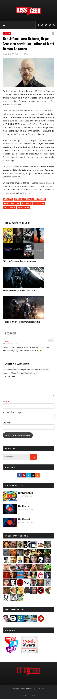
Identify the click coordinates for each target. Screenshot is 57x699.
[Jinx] (40, 562)
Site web (6, 422)
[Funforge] (20, 562)
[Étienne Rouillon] (40, 554)
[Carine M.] (47, 547)
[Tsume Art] (6, 600)
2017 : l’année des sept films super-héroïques (19, 261)
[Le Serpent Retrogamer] (27, 621)
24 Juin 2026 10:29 (25, 509)
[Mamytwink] (13, 577)
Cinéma (7, 33)
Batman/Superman (23, 199)
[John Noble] (47, 562)
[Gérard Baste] (27, 562)
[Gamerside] (13, 621)
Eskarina (6, 340)
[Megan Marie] (33, 577)
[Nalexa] (6, 585)
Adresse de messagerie (14, 412)
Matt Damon (9, 208)
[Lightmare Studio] (47, 570)
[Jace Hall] (33, 562)
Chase (26, 54)
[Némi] (13, 585)
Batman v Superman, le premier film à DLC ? (19, 290)
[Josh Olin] (6, 570)
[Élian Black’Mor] (33, 554)
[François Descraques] (6, 562)
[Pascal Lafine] (33, 585)
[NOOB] (27, 585)
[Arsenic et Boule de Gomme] (20, 547)
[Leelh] (40, 570)
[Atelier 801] (27, 547)
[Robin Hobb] (6, 592)
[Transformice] (47, 592)
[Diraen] (27, 554)
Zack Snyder (23, 208)
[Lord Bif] (6, 577)
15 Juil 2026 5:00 (25, 496)
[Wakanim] (13, 600)
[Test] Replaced (24, 519)
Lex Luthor (38, 203)
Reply (51, 341)
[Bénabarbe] (33, 547)
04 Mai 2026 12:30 (25, 522)
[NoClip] (20, 585)
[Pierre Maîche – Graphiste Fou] (6, 621)
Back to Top (27, 695)
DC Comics (26, 203)
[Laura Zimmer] (27, 570)
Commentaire (9, 376)
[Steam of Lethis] (27, 592)
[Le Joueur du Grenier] (33, 570)
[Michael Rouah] (40, 577)
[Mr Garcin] (47, 577)
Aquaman (8, 199)
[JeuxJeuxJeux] (20, 621)
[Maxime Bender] (27, 577)
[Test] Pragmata (24, 505)
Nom (6, 401)
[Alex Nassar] (13, 547)
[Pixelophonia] (47, 585)
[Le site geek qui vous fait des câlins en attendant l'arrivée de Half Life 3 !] (28, 15)
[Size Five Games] (20, 592)
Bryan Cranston (11, 203)
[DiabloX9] (20, 554)
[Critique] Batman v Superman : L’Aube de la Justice (21, 321)
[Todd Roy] (33, 592)
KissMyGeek (24, 688)
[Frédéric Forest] (13, 562)
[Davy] (13, 554)
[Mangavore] (20, 577)
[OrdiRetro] (33, 621)
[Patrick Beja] (40, 585)
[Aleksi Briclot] (6, 547)
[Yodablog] (20, 600)
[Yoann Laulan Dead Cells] (20, 570)
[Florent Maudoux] (47, 554)
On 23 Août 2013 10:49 (12, 54)
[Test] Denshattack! (25, 492)
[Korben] (13, 570)
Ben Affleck (39, 199)
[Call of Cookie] (40, 547)
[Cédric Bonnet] (6, 554)
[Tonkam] (40, 592)
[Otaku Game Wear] (40, 621)
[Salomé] (13, 592)
